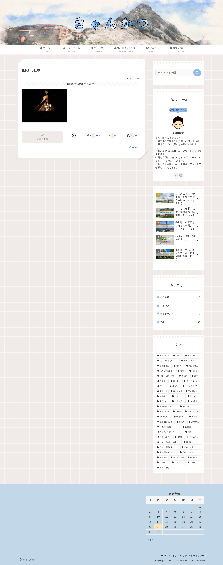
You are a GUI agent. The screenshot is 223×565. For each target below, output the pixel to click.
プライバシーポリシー (193, 555)
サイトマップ (170, 555)
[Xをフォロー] (176, 175)
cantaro (178, 132)
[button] (132, 136)
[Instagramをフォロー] (181, 175)
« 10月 (150, 539)
